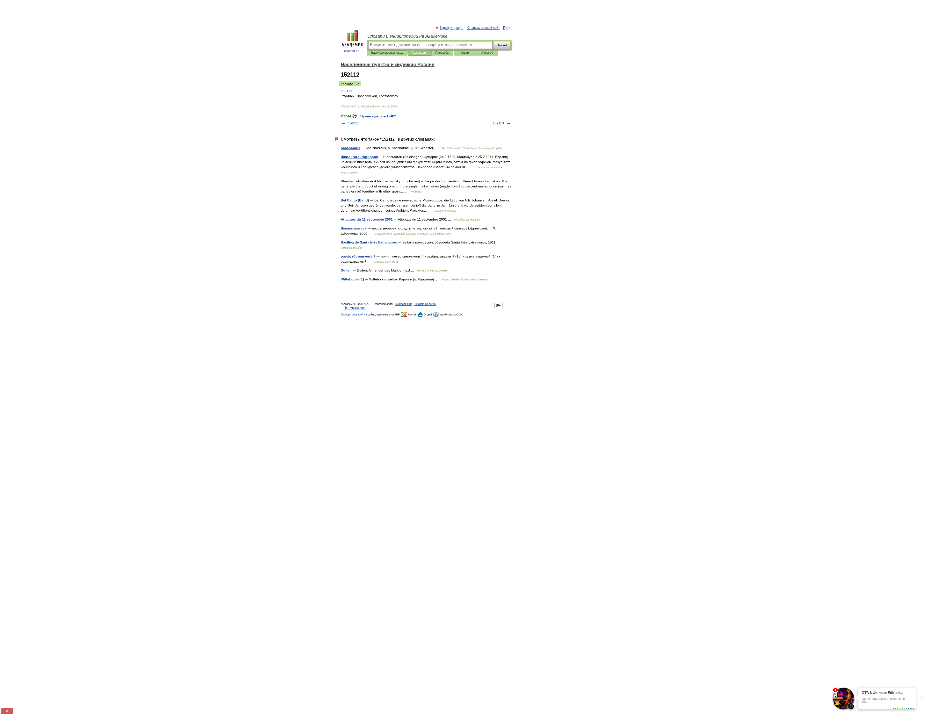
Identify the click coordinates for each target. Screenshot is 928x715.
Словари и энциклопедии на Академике (407, 36)
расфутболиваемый (358, 256)
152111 (353, 123)
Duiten (346, 270)
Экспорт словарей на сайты (358, 314)
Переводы (442, 52)
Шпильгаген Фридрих (359, 157)
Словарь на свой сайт (483, 27)
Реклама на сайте (425, 303)
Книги (465, 52)
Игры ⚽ (487, 52)
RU (505, 27)
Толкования (419, 52)
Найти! (501, 45)
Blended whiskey (355, 181)
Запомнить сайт (451, 27)
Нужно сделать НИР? (378, 116)
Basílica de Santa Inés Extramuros (369, 242)
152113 (498, 123)
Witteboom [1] (352, 279)
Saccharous (350, 148)
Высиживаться (354, 228)
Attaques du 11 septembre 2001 (367, 219)
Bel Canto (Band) (355, 200)
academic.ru (352, 51)
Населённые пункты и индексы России (387, 52)
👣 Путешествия (354, 307)
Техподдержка (403, 303)
